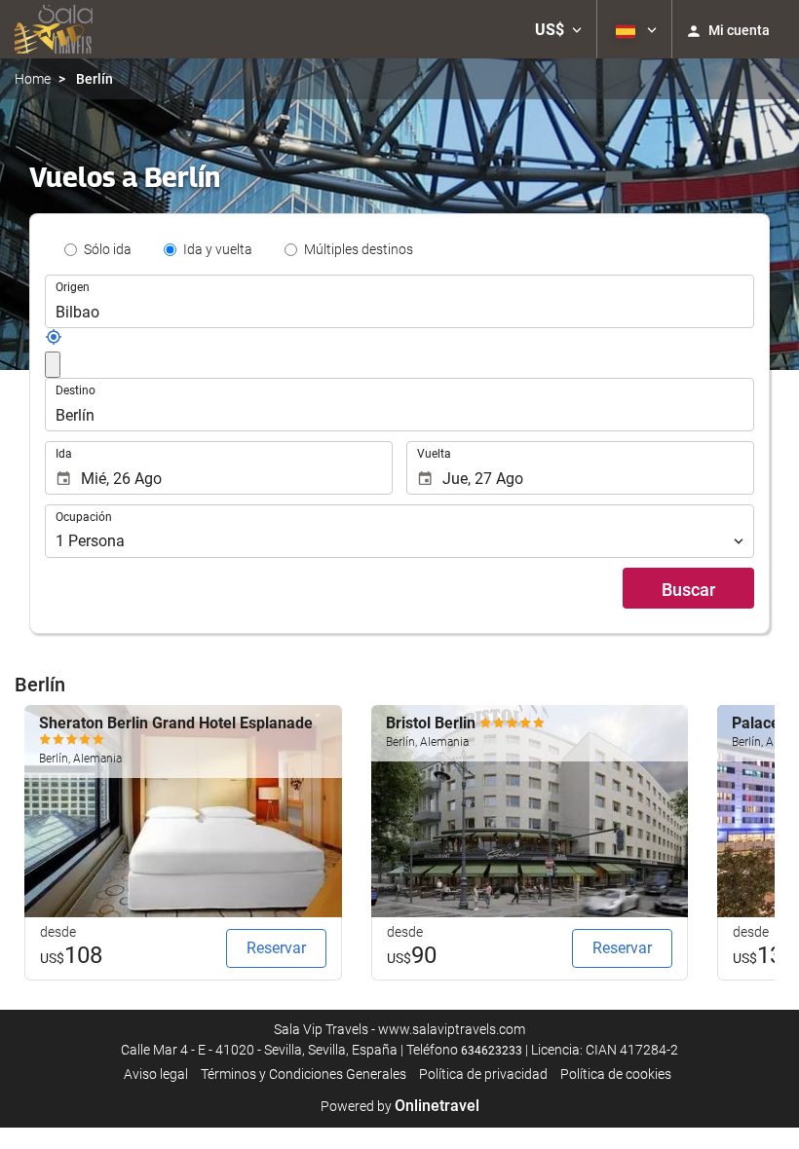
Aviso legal (156, 1074)
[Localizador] (53, 341)
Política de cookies (615, 1074)
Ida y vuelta (217, 249)
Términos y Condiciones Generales (303, 1074)
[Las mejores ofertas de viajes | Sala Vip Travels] (54, 29)
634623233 (491, 1050)
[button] (558, 29)
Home (33, 79)
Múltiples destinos (358, 249)
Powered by (400, 1106)
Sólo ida (108, 249)
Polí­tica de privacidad (483, 1074)
